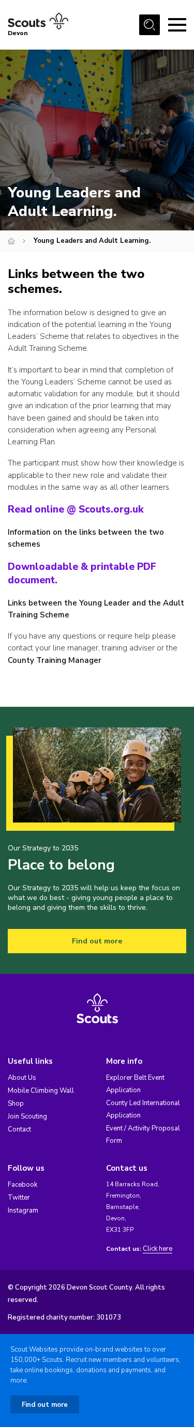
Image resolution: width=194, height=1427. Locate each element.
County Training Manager (54, 660)
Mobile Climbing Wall (41, 1090)
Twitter (19, 1197)
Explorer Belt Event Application (135, 1084)
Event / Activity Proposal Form (143, 1134)
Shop (16, 1103)
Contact (19, 1129)
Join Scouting (27, 1116)
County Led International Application (143, 1109)
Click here (157, 1249)
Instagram (23, 1210)
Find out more (97, 941)
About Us (22, 1077)
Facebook (22, 1184)
